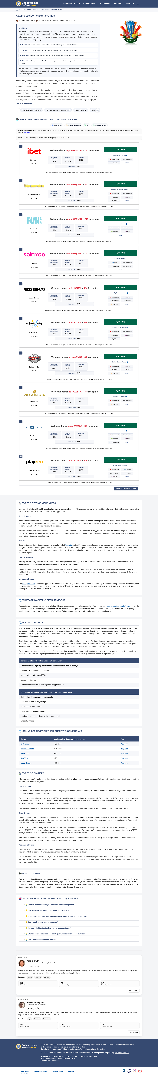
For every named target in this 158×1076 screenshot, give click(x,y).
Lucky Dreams (26, 763)
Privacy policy (58, 1071)
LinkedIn (30, 966)
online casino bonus (28, 97)
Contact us (101, 1049)
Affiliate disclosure (122, 1053)
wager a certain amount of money (118, 606)
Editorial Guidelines (41, 1071)
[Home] (17, 9)
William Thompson (52, 20)
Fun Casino (25, 753)
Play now (124, 744)
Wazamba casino (27, 749)
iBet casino (25, 744)
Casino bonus (104, 3)
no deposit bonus (28, 584)
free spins (69, 545)
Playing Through (80, 110)
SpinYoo (24, 758)
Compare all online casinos (126, 488)
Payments (117, 3)
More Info (129, 3)
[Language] (138, 4)
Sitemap (71, 1071)
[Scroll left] (19, 110)
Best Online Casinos (71, 3)
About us (24, 1073)
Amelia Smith (29, 20)
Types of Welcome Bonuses (31, 110)
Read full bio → (133, 990)
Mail (38, 966)
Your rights (25, 1071)
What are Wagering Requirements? (58, 110)
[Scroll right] (97, 110)
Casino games (88, 3)
